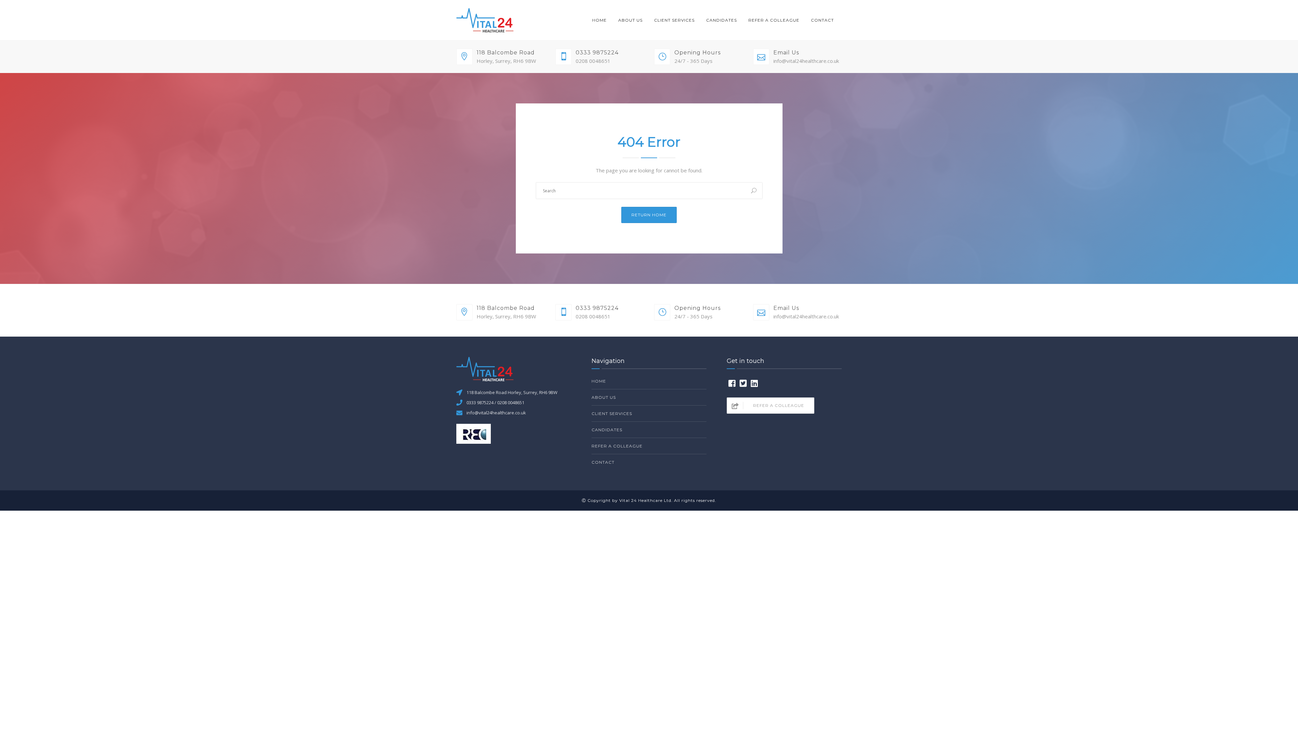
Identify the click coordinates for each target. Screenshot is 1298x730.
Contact (822, 20)
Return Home (649, 214)
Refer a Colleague (773, 20)
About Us (630, 20)
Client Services (674, 20)
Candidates (721, 20)
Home (599, 20)
